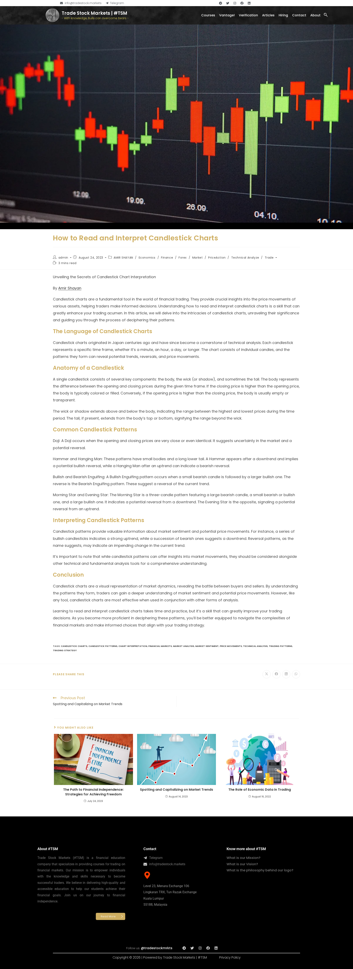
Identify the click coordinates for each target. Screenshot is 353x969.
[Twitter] (228, 3)
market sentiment (207, 646)
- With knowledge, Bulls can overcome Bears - (95, 18)
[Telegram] (220, 3)
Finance (167, 258)
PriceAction (217, 258)
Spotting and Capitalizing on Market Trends (176, 789)
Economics (147, 258)
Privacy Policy (230, 957)
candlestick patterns (102, 646)
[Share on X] (267, 674)
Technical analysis (255, 646)
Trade (269, 258)
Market (197, 258)
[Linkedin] (249, 3)
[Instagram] (235, 3)
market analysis (183, 646)
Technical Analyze (245, 258)
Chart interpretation (132, 646)
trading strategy (65, 650)
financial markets (160, 646)
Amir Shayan (69, 288)
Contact (149, 849)
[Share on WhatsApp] (296, 674)
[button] (326, 15)
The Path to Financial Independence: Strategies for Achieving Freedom (93, 791)
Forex (183, 258)
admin (63, 258)
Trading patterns (280, 646)
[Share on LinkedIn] (286, 674)
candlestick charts (74, 646)
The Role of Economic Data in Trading (259, 789)
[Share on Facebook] (276, 674)
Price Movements (231, 646)
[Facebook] (242, 3)
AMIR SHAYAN (123, 258)
